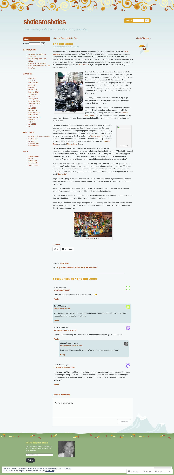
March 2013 (32, 110)
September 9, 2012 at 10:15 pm (65, 330)
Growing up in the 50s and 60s (39, 137)
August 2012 (32, 119)
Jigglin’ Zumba (142, 38)
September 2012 (34, 117)
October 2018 (33, 83)
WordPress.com (33, 165)
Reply (56, 299)
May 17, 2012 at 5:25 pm (62, 290)
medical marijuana (82, 268)
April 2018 (32, 87)
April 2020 (32, 78)
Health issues (64, 263)
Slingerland (72, 144)
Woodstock (84, 65)
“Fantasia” (62, 174)
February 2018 (33, 92)
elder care (70, 268)
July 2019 (31, 80)
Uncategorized (33, 143)
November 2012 (34, 113)
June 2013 (32, 108)
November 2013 (34, 101)
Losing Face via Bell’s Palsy (66, 38)
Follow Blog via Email (37, 442)
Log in (30, 158)
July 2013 (31, 106)
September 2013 (34, 103)
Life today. (31, 141)
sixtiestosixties (44, 21)
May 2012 (31, 126)
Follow (30, 460)
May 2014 (31, 96)
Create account (33, 156)
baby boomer (61, 268)
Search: (129, 20)
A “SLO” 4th (32, 56)
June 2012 (32, 124)
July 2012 (31, 122)
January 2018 (33, 94)
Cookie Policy (50, 471)
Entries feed (32, 161)
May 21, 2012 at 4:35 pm (62, 309)
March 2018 (32, 90)
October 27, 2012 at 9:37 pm (64, 367)
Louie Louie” (96, 136)
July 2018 (31, 85)
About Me (28, 39)
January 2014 (33, 99)
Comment (124, 422)
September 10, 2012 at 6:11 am (71, 345)
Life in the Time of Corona (37, 54)
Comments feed (33, 163)
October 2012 (33, 115)
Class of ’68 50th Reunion (37, 63)
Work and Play (33, 146)
